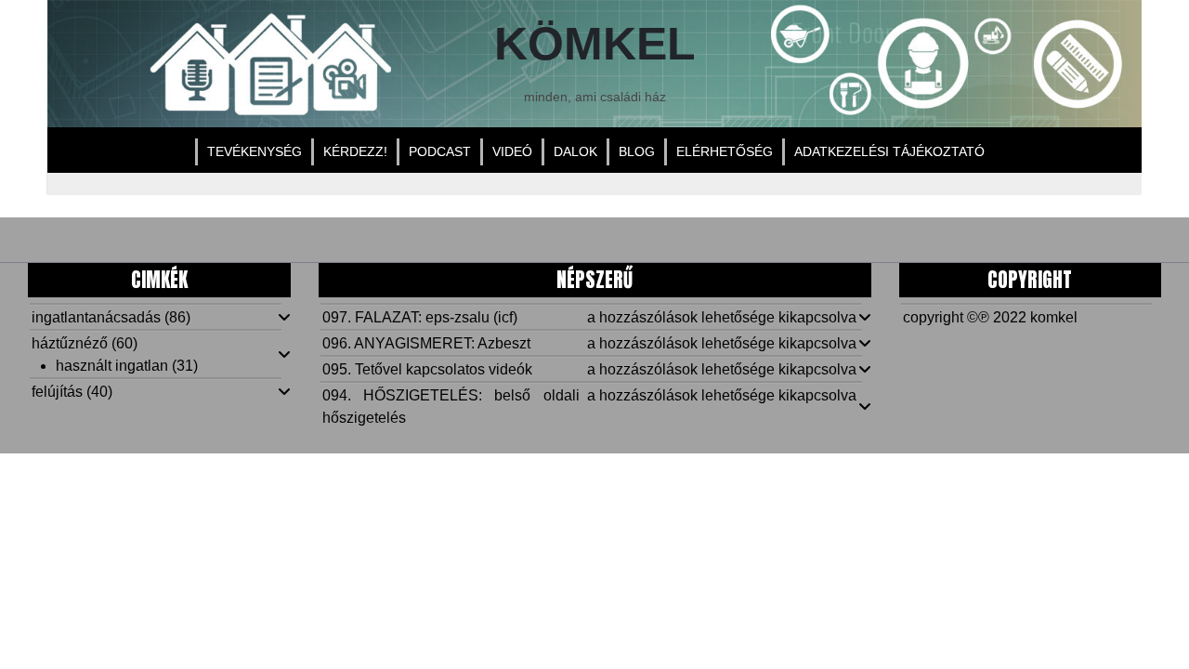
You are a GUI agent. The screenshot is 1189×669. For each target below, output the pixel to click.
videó (512, 151)
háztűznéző (70, 343)
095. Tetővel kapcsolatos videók (427, 369)
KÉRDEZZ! (355, 151)
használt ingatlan (112, 366)
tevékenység (254, 151)
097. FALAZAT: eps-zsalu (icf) (419, 317)
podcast (440, 151)
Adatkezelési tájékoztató (889, 151)
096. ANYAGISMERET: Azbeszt (426, 343)
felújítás (57, 392)
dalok (575, 151)
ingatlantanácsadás (96, 317)
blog (637, 151)
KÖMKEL (595, 43)
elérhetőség (724, 151)
